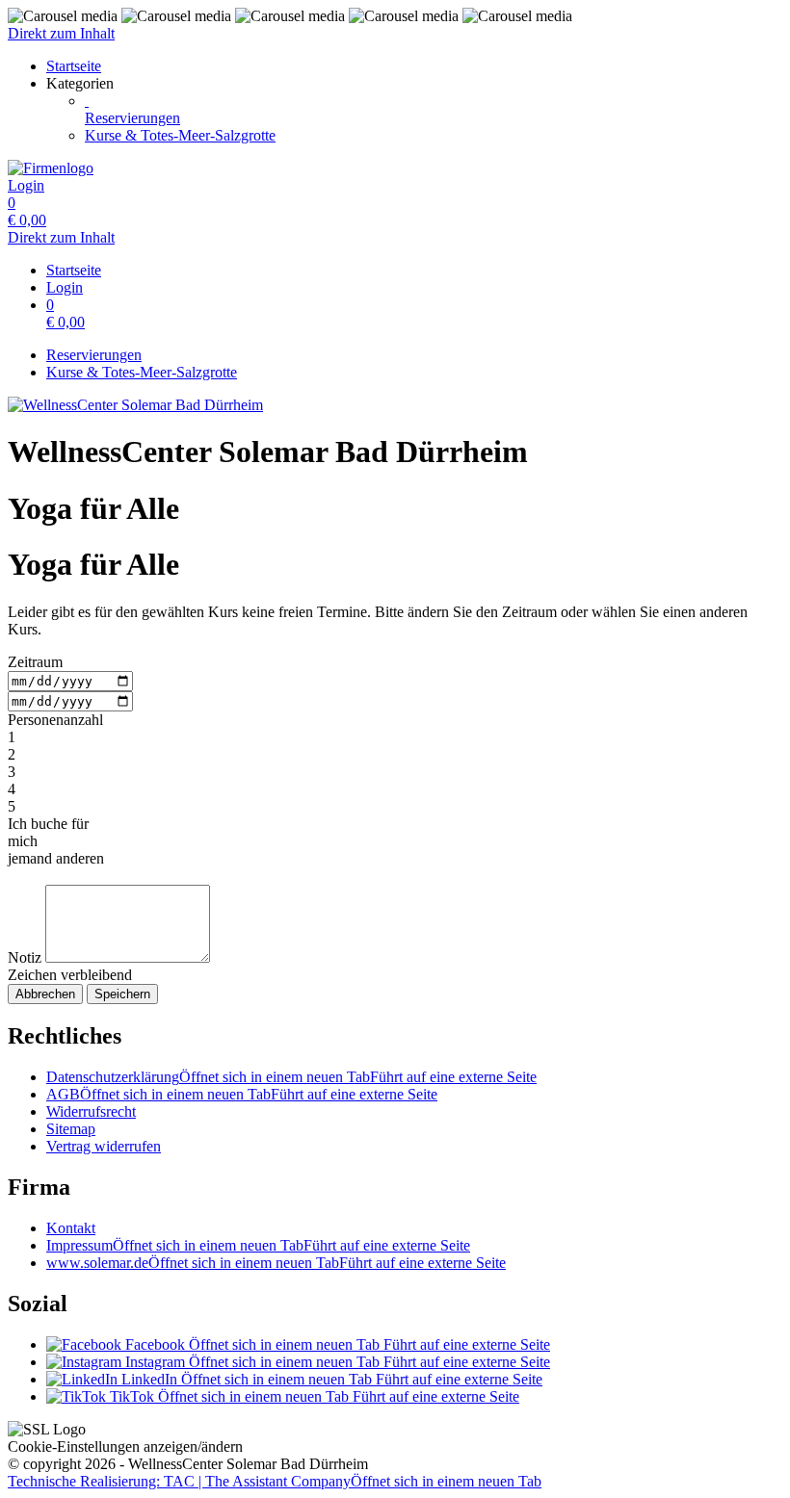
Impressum (258, 1245)
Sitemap (70, 1129)
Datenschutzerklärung (291, 1077)
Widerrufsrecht (91, 1111)
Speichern (122, 994)
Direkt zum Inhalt (61, 33)
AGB (241, 1094)
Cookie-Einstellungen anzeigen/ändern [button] (125, 1446)
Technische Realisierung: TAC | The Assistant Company (274, 1481)
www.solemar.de (276, 1262)
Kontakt (70, 1228)
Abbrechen (45, 994)
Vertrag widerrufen (103, 1146)
